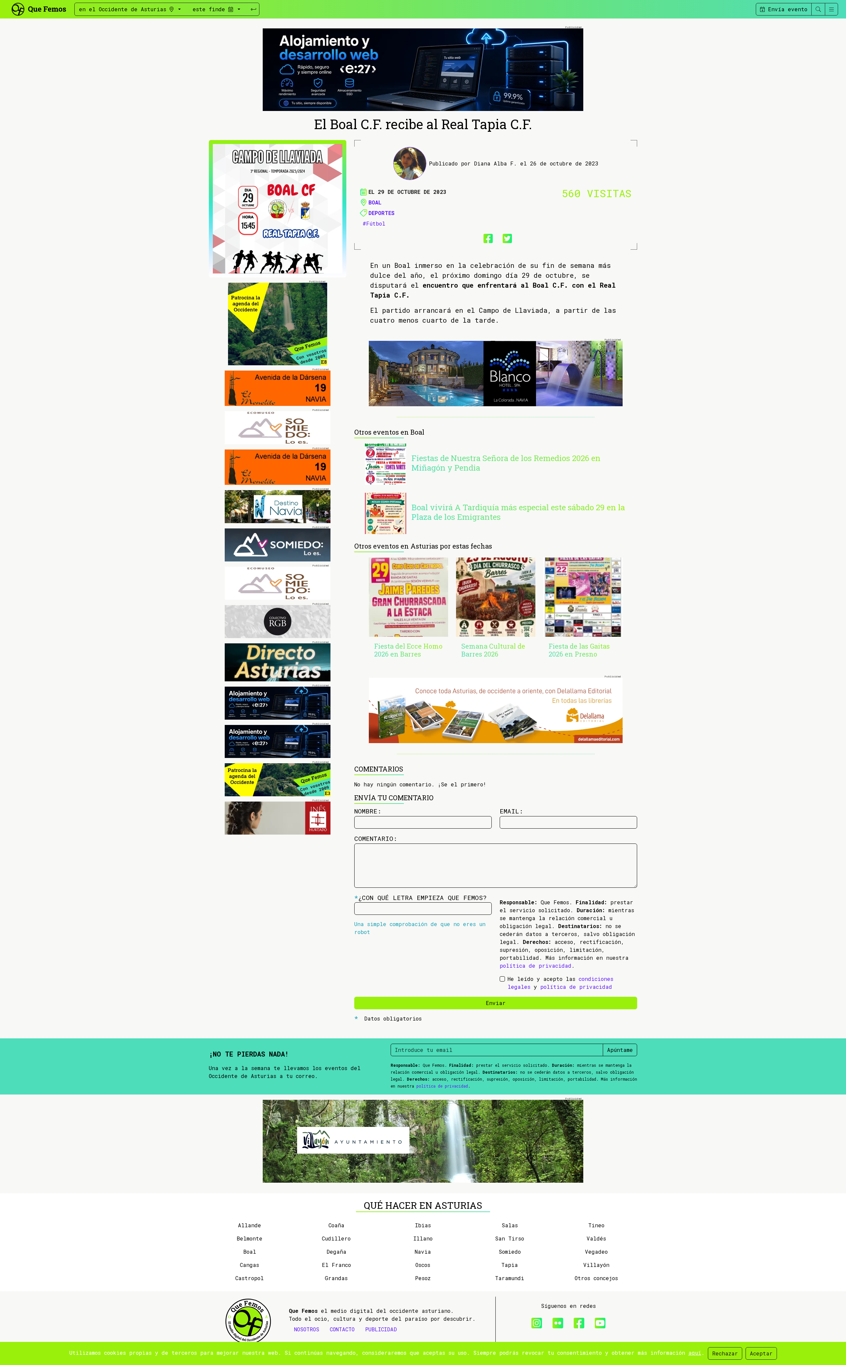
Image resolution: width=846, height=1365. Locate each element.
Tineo (596, 1225)
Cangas (249, 1264)
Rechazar (725, 1353)
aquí (694, 1352)
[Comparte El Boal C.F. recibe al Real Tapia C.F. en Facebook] (486, 237)
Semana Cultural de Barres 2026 (493, 650)
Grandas (336, 1278)
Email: (511, 811)
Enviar (496, 1002)
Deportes (381, 212)
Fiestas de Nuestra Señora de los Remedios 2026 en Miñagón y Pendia (505, 463)
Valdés (596, 1238)
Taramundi (509, 1278)
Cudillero (336, 1238)
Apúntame (620, 1049)
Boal (374, 202)
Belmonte (249, 1238)
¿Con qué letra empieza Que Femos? (420, 897)
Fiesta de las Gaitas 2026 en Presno (579, 650)
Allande (249, 1225)
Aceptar (761, 1353)
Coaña (336, 1225)
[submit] (253, 9)
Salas (510, 1225)
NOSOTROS (306, 1329)
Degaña (336, 1251)
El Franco (336, 1264)
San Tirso (509, 1238)
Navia (423, 1251)
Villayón (596, 1264)
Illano (423, 1238)
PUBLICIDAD (381, 1329)
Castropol (249, 1278)
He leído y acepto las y (560, 982)
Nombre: (367, 811)
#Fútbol (374, 223)
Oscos (422, 1264)
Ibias (423, 1225)
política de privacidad (535, 965)
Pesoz (423, 1278)
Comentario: (375, 838)
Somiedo (510, 1251)
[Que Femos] (38, 8)
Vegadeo (596, 1251)
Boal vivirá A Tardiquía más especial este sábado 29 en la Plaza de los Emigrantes (518, 512)
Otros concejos (596, 1278)
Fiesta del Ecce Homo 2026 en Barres (408, 650)
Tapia (509, 1264)
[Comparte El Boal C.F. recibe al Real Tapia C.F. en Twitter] (505, 237)
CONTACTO (342, 1329)
